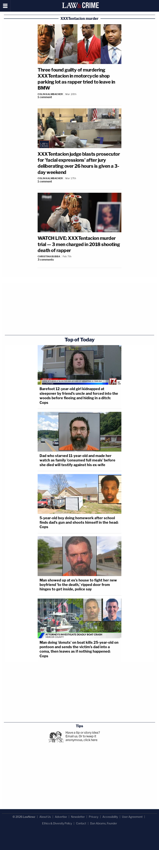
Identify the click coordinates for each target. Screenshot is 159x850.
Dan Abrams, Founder (103, 823)
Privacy (93, 816)
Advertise (61, 816)
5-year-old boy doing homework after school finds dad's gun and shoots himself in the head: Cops (79, 522)
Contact (81, 823)
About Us (45, 816)
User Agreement (132, 816)
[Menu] (5, 6)
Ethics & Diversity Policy (57, 823)
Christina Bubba (49, 256)
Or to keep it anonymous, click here (81, 738)
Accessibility (110, 816)
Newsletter (78, 816)
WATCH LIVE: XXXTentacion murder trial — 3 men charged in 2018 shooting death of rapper (79, 244)
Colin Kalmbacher (50, 94)
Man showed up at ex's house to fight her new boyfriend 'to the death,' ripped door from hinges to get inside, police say (78, 584)
